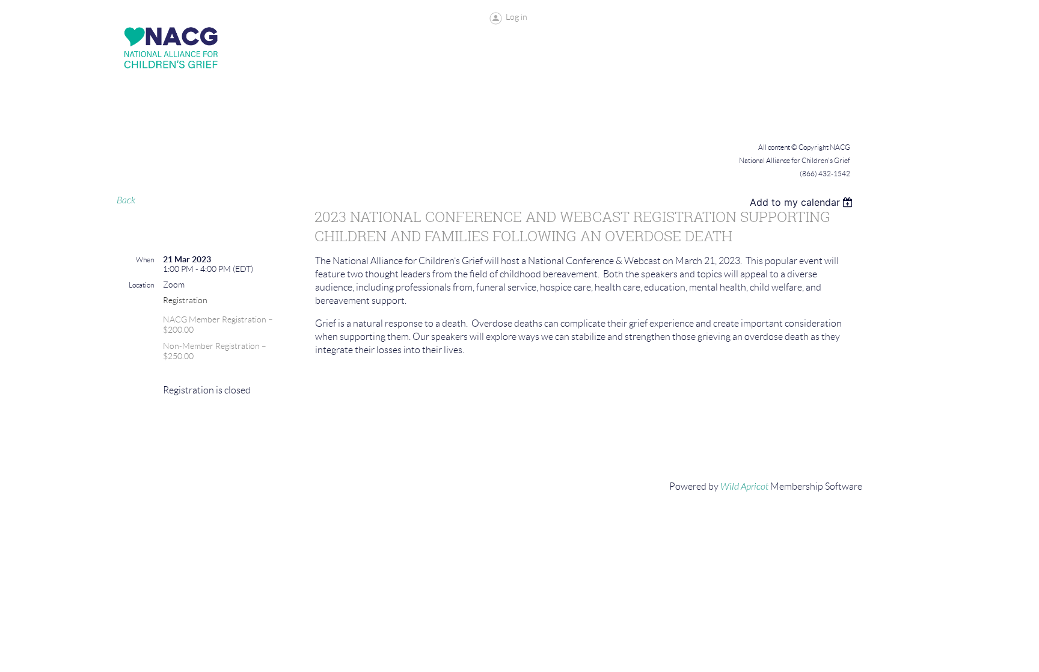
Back (126, 200)
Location (141, 285)
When (145, 260)
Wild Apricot (744, 486)
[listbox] (803, 202)
